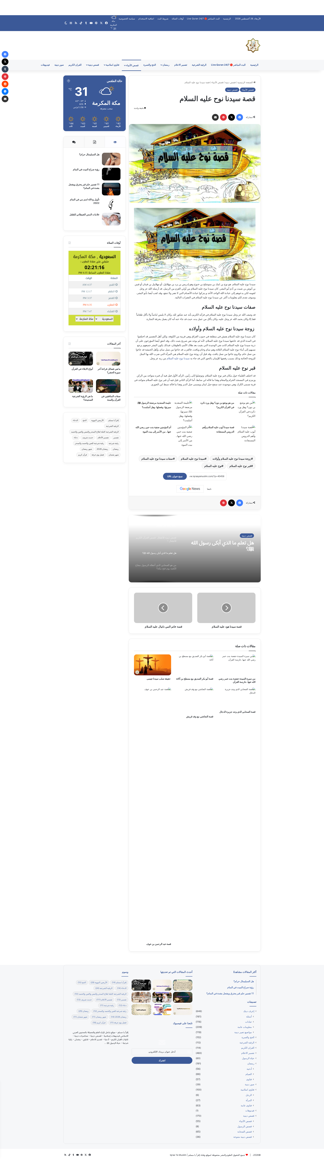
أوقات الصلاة (178, 18)
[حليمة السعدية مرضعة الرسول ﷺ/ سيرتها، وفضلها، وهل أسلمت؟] (183, 412)
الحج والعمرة (149, 64)
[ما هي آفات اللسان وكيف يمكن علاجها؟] (162, 1009)
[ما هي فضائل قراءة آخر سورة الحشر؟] (108, 359)
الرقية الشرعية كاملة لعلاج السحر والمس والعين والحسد (95, 431)
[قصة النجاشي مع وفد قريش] (194, 700)
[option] (195, 548)
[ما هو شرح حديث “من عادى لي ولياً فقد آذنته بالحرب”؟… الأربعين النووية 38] (182, 985)
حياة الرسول (248, 1058)
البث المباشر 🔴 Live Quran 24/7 (203, 18)
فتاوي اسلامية (112, 64)
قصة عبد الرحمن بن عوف (158, 943)
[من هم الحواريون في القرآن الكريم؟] (182, 1009)
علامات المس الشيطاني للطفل (84, 214)
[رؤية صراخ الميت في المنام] (111, 174)
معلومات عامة (245, 1026)
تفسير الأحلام (103, 437)
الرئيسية (227, 18)
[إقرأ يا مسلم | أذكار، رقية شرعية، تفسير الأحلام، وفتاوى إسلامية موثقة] (253, 45)
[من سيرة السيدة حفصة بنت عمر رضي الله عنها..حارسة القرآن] (236, 664)
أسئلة (249, 535)
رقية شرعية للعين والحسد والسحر (89, 443)
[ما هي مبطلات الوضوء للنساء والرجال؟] (141, 997)
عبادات (248, 1021)
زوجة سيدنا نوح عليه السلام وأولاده (232, 458)
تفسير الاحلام (180, 64)
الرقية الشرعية (199, 64)
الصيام (249, 1074)
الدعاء (75, 420)
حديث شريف (87, 437)
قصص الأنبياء (132, 65)
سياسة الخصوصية (127, 18)
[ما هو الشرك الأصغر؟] (141, 1009)
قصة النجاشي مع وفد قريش (199, 716)
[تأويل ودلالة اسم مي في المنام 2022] (111, 204)
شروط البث (162, 18)
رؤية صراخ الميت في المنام (86, 169)
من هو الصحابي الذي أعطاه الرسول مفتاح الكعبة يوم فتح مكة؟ (224, 545)
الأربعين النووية (97, 420)
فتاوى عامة (246, 1105)
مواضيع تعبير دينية (243, 1032)
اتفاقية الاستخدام (146, 18)
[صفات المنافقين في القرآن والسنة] (108, 386)
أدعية (249, 1068)
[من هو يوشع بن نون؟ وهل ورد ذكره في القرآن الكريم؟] (246, 409)
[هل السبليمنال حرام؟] (111, 159)
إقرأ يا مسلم (113, 420)
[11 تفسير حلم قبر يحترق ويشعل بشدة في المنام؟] (111, 189)
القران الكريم (75, 64)
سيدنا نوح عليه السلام (178, 358)
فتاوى (249, 1079)
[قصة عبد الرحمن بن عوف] (152, 814)
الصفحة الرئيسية (245, 82)
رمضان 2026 (102, 449)
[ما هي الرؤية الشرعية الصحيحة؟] (81, 386)
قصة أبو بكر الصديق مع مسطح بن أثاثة (194, 678)
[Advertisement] (162, 7)
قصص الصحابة (244, 1131)
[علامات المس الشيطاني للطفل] (111, 219)
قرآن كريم (82, 454)
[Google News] (190, 489)
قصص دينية (93, 64)
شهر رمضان (87, 449)
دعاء (76, 437)
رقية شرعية (114, 443)
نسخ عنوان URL (175, 476)
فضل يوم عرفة (98, 454)
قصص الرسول (244, 1126)
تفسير (116, 437)
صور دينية (59, 64)
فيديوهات (45, 64)
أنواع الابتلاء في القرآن (82, 368)
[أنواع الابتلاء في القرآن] (81, 359)
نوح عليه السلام (213, 466)
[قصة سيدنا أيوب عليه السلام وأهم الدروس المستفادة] (246, 434)
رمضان (166, 64)
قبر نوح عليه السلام (240, 466)
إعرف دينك (248, 1011)
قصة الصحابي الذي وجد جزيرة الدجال (237, 711)
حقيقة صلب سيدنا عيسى (159, 678)
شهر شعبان (114, 454)
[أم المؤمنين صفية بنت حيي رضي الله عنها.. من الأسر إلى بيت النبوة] (183, 436)
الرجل (249, 1095)
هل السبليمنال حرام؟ (89, 154)
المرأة (249, 1100)
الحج (85, 420)
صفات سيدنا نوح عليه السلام (157, 458)
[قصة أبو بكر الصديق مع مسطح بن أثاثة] (194, 664)
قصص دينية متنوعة (242, 1136)
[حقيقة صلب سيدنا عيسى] (152, 664)
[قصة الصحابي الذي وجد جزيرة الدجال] (236, 697)
